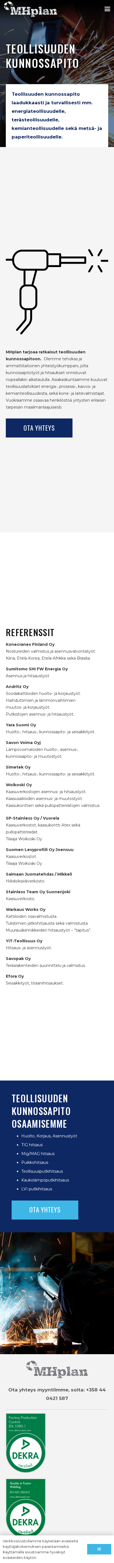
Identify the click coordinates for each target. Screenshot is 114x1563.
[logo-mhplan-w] (30, 9)
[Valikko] (107, 9)
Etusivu (15, 1547)
